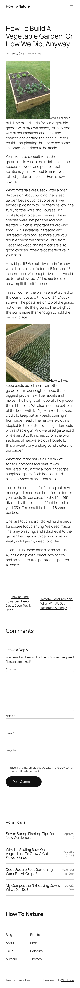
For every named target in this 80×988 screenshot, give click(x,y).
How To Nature (18, 6)
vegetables (34, 53)
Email (10, 733)
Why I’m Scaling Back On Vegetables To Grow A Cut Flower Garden (27, 854)
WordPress (67, 980)
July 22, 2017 (69, 887)
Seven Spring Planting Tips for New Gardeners (30, 836)
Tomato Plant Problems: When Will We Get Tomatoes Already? (56, 603)
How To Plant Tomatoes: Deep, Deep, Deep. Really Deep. (18, 603)
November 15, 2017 (68, 871)
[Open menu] (72, 6)
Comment (13, 669)
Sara (21, 53)
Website (11, 750)
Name (10, 716)
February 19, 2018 (68, 853)
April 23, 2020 (69, 835)
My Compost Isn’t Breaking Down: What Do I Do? (33, 887)
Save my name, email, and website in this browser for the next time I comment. (41, 769)
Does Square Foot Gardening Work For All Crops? (29, 872)
